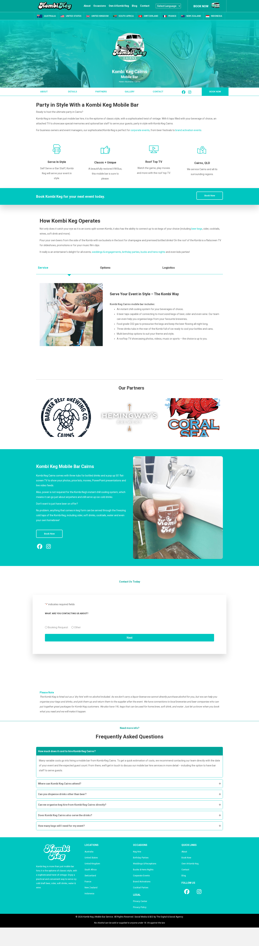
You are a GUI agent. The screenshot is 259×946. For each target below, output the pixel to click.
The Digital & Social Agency (169, 917)
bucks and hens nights (153, 252)
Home (121, 82)
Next (129, 637)
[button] (44, 92)
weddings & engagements (106, 252)
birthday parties (131, 252)
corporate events (140, 130)
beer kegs (196, 228)
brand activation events (188, 130)
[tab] (67, 267)
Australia (129, 82)
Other (77, 627)
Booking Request (58, 627)
